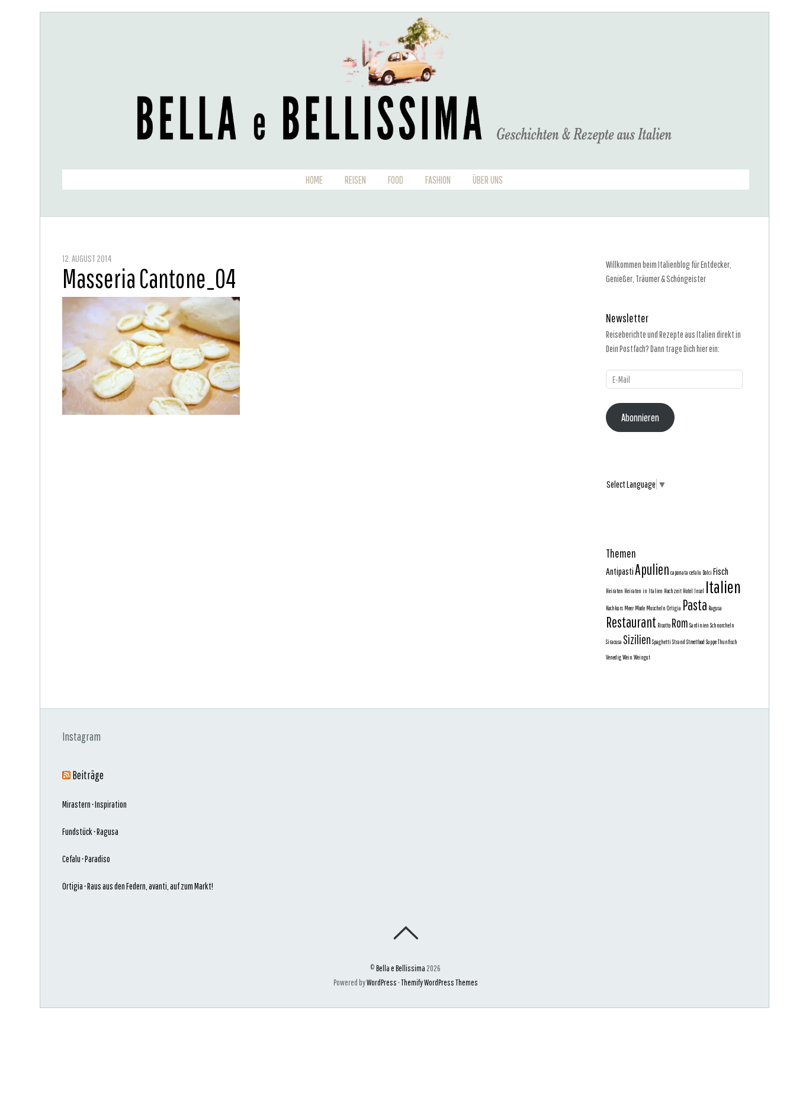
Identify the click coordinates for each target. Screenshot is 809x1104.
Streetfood (695, 641)
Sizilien (637, 639)
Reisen (355, 180)
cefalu (695, 572)
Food (395, 180)
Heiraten (614, 590)
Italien (723, 587)
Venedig (613, 657)
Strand (678, 641)
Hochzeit (673, 590)
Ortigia (674, 608)
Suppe (711, 641)
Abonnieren (640, 417)
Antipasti (620, 571)
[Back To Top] (405, 933)
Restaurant (631, 622)
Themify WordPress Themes (439, 982)
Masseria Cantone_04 (149, 278)
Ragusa (715, 608)
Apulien (652, 569)
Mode (640, 608)
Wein (627, 657)
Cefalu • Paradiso (86, 858)
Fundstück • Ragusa (90, 831)
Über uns (488, 180)
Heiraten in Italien (643, 590)
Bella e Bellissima (400, 968)
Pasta (694, 605)
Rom (680, 623)
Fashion (438, 180)
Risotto (663, 625)
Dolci (707, 572)
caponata (679, 572)
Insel (699, 590)
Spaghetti (661, 641)
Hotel (688, 590)
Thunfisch (727, 641)
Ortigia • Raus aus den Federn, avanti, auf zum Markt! (137, 886)
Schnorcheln (722, 625)
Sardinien (699, 625)
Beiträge (88, 775)
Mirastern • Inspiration (94, 804)
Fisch (720, 571)
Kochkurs (614, 608)
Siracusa (614, 641)
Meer (629, 608)
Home (314, 180)
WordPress (382, 982)
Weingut (642, 657)
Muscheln (656, 608)
